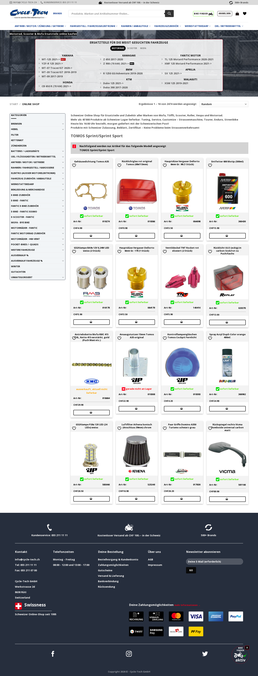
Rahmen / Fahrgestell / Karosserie (32, 167)
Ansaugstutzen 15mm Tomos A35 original (137, 336)
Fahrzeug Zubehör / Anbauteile (31, 178)
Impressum (155, 565)
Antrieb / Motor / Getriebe (27, 162)
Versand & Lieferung (111, 575)
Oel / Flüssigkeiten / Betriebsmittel (33, 156)
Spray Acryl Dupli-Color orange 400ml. (227, 336)
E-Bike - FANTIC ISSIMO (24, 211)
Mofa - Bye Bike (20, 222)
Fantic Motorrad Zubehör (28, 233)
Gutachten (18, 271)
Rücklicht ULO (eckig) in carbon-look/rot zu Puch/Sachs (227, 250)
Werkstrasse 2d (25, 586)
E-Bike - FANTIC (19, 200)
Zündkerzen (19, 145)
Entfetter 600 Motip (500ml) (227, 161)
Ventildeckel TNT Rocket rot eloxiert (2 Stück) (182, 249)
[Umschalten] (63, 123)
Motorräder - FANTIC (24, 227)
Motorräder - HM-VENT (25, 238)
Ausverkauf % (20, 255)
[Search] (169, 13)
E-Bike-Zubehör (20, 195)
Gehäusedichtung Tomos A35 (91, 161)
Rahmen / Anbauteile (134, 26)
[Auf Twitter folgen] (205, 654)
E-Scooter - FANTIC (22, 217)
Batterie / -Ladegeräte (25, 151)
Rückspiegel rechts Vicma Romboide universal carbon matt (227, 427)
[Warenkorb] (237, 13)
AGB (150, 559)
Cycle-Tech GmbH (26, 581)
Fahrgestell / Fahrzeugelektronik (92, 26)
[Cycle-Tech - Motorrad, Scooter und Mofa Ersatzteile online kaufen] (29, 13)
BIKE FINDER (201, 13)
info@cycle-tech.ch (27, 559)
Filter (14, 134)
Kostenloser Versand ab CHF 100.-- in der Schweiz (129, 535)
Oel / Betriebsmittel (228, 26)
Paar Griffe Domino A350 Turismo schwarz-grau (182, 426)
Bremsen (16, 123)
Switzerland (22, 597)
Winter (15, 266)
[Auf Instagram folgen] (129, 654)
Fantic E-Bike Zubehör (25, 205)
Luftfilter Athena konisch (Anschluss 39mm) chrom (137, 426)
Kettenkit (17, 140)
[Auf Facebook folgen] (53, 654)
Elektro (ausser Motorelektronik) (33, 173)
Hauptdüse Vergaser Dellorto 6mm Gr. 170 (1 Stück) (136, 249)
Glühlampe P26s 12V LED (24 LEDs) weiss (91, 426)
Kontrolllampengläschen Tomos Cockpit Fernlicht (182, 336)
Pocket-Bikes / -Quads (24, 244)
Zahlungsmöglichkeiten (113, 565)
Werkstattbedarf (196, 26)
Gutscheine (105, 570)
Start (14, 104)
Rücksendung (106, 586)
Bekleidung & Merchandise (28, 189)
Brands (57, 13)
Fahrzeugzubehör (166, 26)
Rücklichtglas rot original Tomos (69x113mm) (137, 163)
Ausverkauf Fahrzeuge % (27, 260)
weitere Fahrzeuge (23, 249)
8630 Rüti (20, 592)
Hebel (14, 129)
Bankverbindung (108, 581)
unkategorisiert (21, 277)
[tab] (118, 48)
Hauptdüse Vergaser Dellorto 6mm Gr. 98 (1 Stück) (182, 163)
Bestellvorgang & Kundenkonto (118, 559)
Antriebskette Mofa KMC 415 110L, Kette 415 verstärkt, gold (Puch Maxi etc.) (91, 337)
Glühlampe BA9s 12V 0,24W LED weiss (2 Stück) (91, 249)
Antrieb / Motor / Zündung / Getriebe (39, 26)
